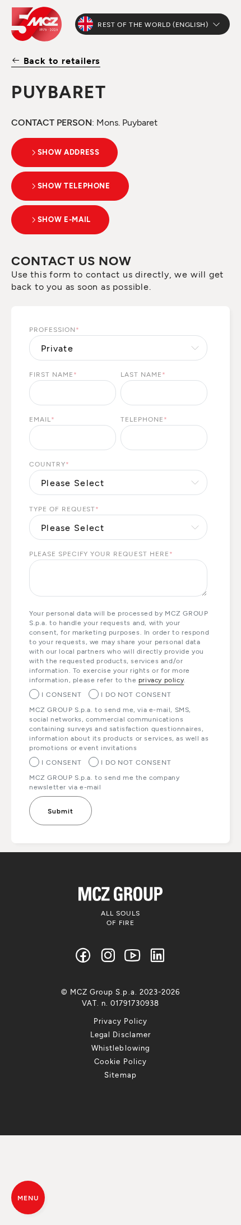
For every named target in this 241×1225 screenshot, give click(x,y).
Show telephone (74, 185)
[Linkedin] (157, 955)
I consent (61, 694)
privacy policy (161, 679)
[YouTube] (133, 955)
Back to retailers (60, 60)
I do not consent (136, 694)
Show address (69, 151)
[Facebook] (83, 955)
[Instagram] (108, 955)
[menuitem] (120, 1021)
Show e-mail (64, 219)
